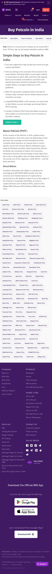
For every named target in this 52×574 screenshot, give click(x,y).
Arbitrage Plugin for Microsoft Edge (13, 461)
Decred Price (21, 240)
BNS (3, 428)
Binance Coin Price (18, 209)
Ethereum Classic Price (37, 258)
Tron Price (17, 343)
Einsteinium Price (21, 249)
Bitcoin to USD (31, 410)
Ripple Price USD (32, 407)
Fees (3, 387)
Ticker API (5, 442)
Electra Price (35, 249)
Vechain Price (29, 343)
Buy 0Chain (14, 38)
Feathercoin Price (39, 263)
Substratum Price (20, 339)
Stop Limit (6, 449)
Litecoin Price (23, 285)
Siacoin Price (30, 325)
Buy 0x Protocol (27, 38)
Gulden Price (7, 272)
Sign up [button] (46, 10)
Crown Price (36, 231)
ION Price (29, 276)
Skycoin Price (42, 325)
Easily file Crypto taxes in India (14, 471)
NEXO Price (16, 303)
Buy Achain (39, 38)
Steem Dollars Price (9, 334)
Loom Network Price (9, 285)
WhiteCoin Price (8, 352)
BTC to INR (30, 396)
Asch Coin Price (41, 205)
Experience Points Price (22, 263)
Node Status (6, 446)
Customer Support (33, 428)
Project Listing (31, 431)
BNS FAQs (5, 377)
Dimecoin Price (20, 245)
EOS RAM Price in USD (34, 414)
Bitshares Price (23, 218)
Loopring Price (7, 290)
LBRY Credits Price (21, 281)
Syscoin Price (33, 339)
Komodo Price (7, 281)
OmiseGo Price (28, 303)
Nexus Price (41, 303)
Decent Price (17, 236)
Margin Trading (7, 435)
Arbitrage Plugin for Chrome (12, 453)
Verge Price (41, 343)
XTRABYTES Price (33, 352)
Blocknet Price (20, 222)
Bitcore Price (37, 214)
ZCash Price (6, 357)
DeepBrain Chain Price (32, 236)
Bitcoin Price (32, 209)
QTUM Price (43, 316)
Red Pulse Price (21, 321)
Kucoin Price (40, 276)
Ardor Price (16, 205)
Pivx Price (19, 312)
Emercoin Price (33, 254)
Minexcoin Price (38, 290)
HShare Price (19, 272)
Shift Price (18, 325)
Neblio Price (20, 298)
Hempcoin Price (32, 272)
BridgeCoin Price (37, 218)
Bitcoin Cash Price (23, 214)
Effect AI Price (7, 249)
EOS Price (21, 254)
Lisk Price (34, 281)
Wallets (18, 15)
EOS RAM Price (7, 258)
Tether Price (6, 343)
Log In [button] (38, 10)
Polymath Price (31, 312)
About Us (5, 373)
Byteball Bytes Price (9, 227)
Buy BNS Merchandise (34, 387)
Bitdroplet (30, 373)
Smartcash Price (20, 330)
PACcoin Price (32, 307)
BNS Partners (31, 435)
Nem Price (6, 303)
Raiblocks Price (8, 321)
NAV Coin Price (33, 294)
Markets (27, 15)
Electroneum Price (8, 254)
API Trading (6, 439)
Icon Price (44, 272)
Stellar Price (35, 334)
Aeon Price (6, 205)
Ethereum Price (21, 258)
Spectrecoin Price (34, 330)
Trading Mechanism (9, 431)
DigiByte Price (34, 240)
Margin (36, 15)
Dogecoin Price (34, 245)
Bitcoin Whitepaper (33, 417)
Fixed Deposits (43, 20)
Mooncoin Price (33, 298)
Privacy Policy (16, 565)
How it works (7, 394)
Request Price (7, 325)
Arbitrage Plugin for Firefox (12, 456)
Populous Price (7, 316)
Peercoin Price (7, 312)
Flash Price (6, 267)
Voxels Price (45, 348)
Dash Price (6, 236)
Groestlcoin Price (34, 267)
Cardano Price (37, 227)
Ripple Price (34, 321)
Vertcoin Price (7, 348)
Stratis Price (7, 339)
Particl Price (20, 307)
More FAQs (6, 380)
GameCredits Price (19, 267)
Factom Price (7, 263)
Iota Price (18, 276)
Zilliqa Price (41, 357)
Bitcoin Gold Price (8, 218)
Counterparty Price (22, 231)
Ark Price (5, 209)
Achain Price (28, 205)
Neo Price (45, 298)
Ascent (28, 377)
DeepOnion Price (8, 240)
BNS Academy (31, 384)
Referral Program (8, 391)
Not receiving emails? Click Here (12, 467)
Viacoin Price (19, 348)
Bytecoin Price (24, 227)
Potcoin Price (20, 316)
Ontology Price (7, 307)
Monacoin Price (7, 294)
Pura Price (32, 316)
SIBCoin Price (7, 330)
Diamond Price (7, 245)
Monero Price (20, 294)
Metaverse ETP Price (22, 290)
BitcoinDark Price (8, 214)
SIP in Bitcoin (31, 400)
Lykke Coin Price (37, 285)
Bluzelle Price (7, 222)
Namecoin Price (7, 298)
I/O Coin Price (7, 276)
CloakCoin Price (8, 231)
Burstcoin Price (33, 222)
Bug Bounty (6, 384)
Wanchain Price (32, 348)
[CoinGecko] (40, 450)
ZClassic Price (18, 357)
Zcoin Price (30, 357)
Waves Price (20, 352)
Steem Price (23, 334)
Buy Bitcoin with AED (34, 403)
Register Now (11, 122)
